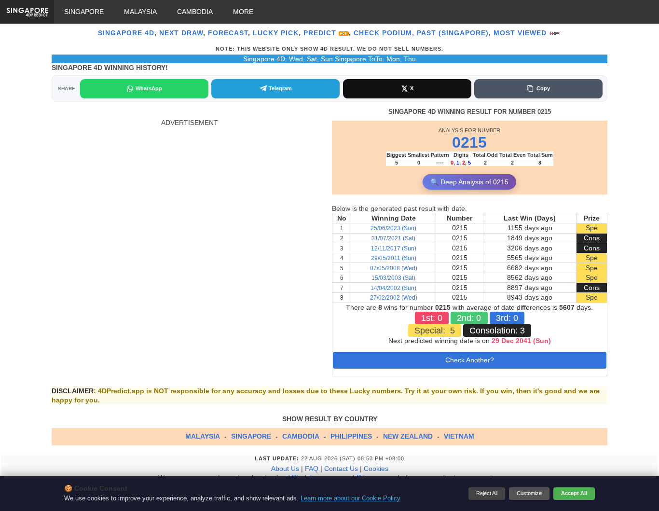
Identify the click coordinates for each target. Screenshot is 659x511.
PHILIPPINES (351, 436)
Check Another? (469, 360)
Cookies (376, 468)
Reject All (486, 493)
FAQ (311, 468)
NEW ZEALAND (408, 436)
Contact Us (341, 468)
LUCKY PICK (276, 33)
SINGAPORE (84, 11)
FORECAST (228, 33)
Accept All (574, 493)
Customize (529, 493)
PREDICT (321, 33)
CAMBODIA (195, 11)
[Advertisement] (189, 194)
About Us (285, 468)
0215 (469, 142)
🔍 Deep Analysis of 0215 (469, 182)
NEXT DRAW (181, 33)
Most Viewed (521, 33)
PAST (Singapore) (453, 33)
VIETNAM (459, 436)
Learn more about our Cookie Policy (350, 498)
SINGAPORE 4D (126, 33)
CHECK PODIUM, (384, 33)
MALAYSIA (140, 11)
